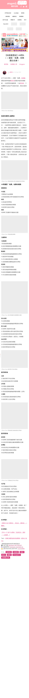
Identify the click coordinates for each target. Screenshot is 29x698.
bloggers (22, 64)
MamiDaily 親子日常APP (15, 545)
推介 (3, 555)
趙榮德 (11, 72)
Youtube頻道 (21, 548)
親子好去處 (5, 19)
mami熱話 (16, 13)
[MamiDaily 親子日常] (14, 4)
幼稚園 (23, 78)
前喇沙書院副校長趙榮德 (12, 538)
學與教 (22, 83)
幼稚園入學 (14, 64)
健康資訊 (14, 16)
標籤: (3, 552)
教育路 (22, 13)
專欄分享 (13, 19)
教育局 (13, 80)
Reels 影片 (5, 24)
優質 (9, 555)
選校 (22, 552)
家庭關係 (21, 16)
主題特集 (19, 19)
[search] (26, 5)
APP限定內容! (8, 13)
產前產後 (8, 16)
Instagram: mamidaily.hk (16, 547)
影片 (25, 19)
